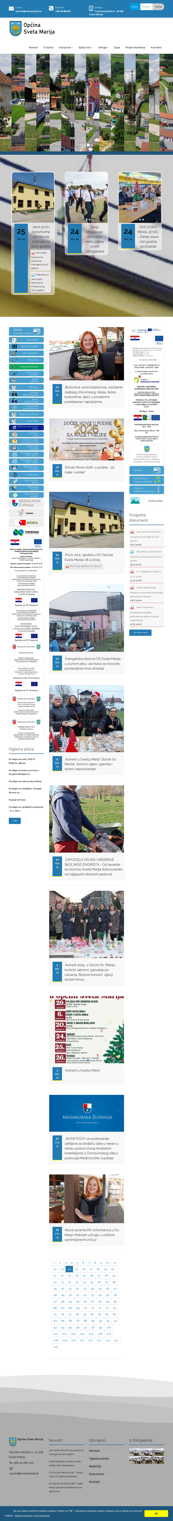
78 (77, 1314)
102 (64, 1333)
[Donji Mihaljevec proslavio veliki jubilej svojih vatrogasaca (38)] (146, 1459)
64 (107, 1301)
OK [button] (156, 1513)
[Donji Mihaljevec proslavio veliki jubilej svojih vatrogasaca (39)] (135, 1459)
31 (62, 1282)
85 (63, 1320)
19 (105, 1269)
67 (62, 1308)
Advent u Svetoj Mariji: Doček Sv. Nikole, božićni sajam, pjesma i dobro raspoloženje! (91, 764)
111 (82, 1340)
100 (108, 1327)
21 (55, 1275)
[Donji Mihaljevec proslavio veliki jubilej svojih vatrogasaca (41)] (146, 1452)
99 (100, 1327)
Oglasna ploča (99, 1458)
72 (99, 1308)
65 (115, 1301)
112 (90, 1340)
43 (84, 1288)
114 (107, 1340)
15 (76, 1269)
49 (63, 1295)
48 (55, 1295)
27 (99, 1275)
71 (92, 1308)
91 (108, 1320)
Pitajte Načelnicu (136, 47)
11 (114, 1262)
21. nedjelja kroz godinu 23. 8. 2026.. (145, 576)
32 (69, 1282)
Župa (117, 47)
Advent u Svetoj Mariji (82, 1070)
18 (98, 1269)
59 (70, 1301)
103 (73, 1333)
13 (62, 1269)
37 (106, 1282)
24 (76, 1275)
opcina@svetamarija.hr (28, 11)
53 (92, 1295)
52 (85, 1295)
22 (62, 1275)
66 (55, 1308)
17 (91, 1269)
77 (69, 1314)
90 (100, 1320)
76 (62, 1314)
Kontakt (94, 1481)
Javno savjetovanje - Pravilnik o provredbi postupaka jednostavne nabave (146, 594)
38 (113, 1282)
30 (55, 1282)
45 (100, 1288)
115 (116, 1340)
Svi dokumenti (140, 632)
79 (84, 1314)
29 (113, 1275)
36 (99, 1282)
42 (77, 1288)
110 (73, 1340)
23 (69, 1275)
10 (107, 1262)
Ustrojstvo (65, 47)
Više (15, 820)
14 (69, 1269)
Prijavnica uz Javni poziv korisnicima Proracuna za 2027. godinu (40, 282)
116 (56, 1346)
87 (78, 1320)
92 (115, 1320)
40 (62, 1288)
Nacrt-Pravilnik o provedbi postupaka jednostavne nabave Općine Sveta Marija (144, 615)
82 (107, 1314)
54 (100, 1295)
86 (70, 1320)
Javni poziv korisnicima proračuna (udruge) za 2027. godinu (41, 236)
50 (70, 1295)
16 (83, 1269)
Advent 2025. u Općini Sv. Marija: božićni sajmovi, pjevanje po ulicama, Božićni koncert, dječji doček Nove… (90, 972)
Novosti (33, 47)
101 (56, 1333)
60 (78, 1301)
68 (70, 1308)
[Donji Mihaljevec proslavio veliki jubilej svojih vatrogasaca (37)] (158, 1459)
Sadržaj (158, 7)
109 (65, 1340)
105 (91, 1333)
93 (55, 1327)
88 (85, 1320)
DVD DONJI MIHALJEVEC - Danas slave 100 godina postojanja (148, 236)
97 (85, 1327)
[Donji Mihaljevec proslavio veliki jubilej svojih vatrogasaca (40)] (158, 1452)
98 (93, 1327)
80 (92, 1314)
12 (55, 1269)
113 (99, 1340)
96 (78, 1327)
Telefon (59, 7)
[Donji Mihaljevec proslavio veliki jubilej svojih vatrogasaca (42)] (135, 1452)
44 (92, 1288)
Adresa (98, 7)
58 (62, 1301)
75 (55, 1314)
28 (106, 1275)
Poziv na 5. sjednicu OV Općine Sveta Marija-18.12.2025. (89, 557)
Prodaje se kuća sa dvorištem (25, 781)
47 (115, 1288)
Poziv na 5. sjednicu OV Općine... (85, 566)
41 (70, 1288)
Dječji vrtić (85, 47)
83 (114, 1314)
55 (107, 1295)
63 (100, 1301)
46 (107, 1288)
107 (109, 1333)
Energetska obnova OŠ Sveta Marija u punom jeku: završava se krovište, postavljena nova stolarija (92, 663)
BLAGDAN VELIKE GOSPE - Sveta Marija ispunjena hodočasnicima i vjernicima (66, 1487)
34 (84, 1282)
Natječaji (95, 1466)
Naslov (135, 7)
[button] (32, 1515)
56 (115, 1295)
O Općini (48, 47)
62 (92, 1301)
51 (77, 1295)
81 (99, 1314)
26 (91, 1275)
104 (82, 1333)
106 (100, 1333)
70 (85, 1308)
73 (107, 1308)
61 (85, 1301)
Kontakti (156, 47)
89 (93, 1320)
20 (112, 1269)
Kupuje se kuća (17, 800)
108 (56, 1340)
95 (70, 1327)
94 (62, 1327)
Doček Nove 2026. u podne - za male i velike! (89, 469)
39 (55, 1288)
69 (78, 1308)
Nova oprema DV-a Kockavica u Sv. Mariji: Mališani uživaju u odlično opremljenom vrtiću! (92, 1235)
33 (76, 1282)
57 (55, 1301)
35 (91, 1282)
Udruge (102, 47)
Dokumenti (96, 1474)
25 (84, 1275)
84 (55, 1320)
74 (114, 1308)
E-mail (18, 7)
